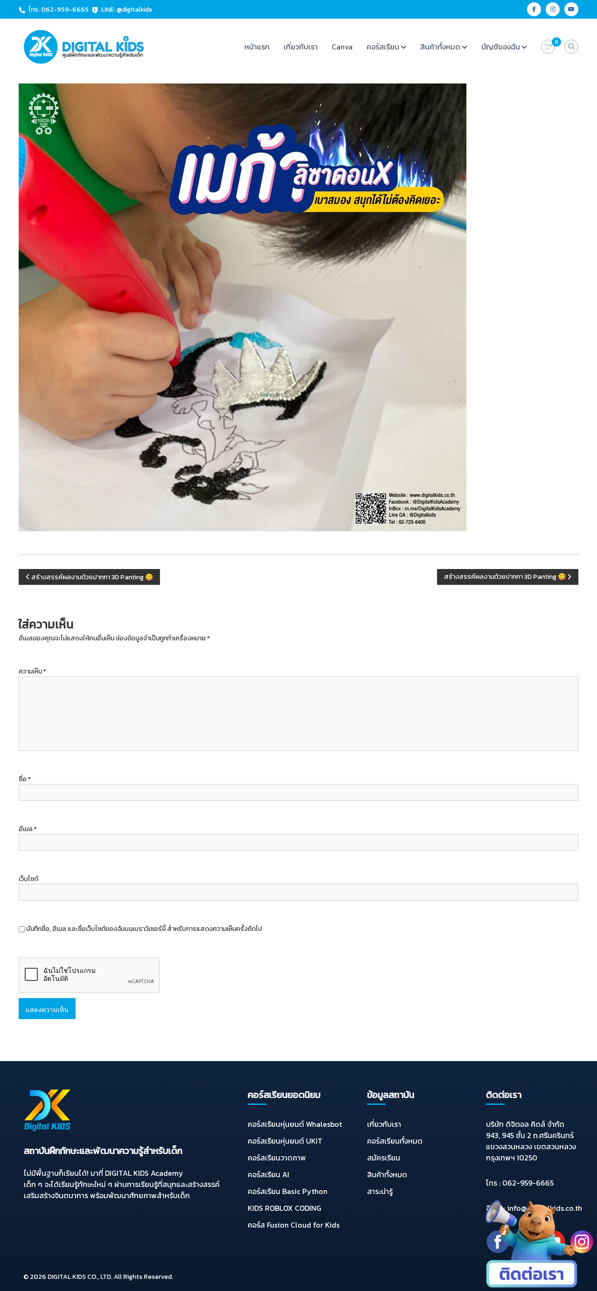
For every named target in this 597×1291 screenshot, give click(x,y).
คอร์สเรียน (383, 46)
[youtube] (571, 9)
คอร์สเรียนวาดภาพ (277, 1157)
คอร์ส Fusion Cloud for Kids (294, 1224)
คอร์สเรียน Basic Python (287, 1191)
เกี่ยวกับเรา (301, 46)
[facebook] (534, 9)
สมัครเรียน (383, 1157)
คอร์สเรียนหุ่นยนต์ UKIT (285, 1140)
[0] (548, 47)
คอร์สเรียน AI (268, 1174)
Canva (342, 46)
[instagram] (553, 9)
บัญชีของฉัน (500, 46)
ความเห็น (32, 671)
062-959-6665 (528, 1182)
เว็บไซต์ (28, 879)
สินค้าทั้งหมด (440, 46)
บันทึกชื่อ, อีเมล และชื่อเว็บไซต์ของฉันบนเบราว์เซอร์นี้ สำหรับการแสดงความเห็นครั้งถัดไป (144, 929)
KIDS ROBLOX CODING (284, 1208)
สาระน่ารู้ (380, 1191)
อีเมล (28, 829)
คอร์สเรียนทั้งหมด (395, 1140)
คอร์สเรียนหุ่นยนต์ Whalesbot (295, 1124)
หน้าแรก (257, 46)
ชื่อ (25, 779)
